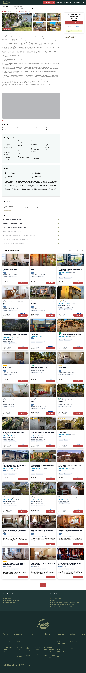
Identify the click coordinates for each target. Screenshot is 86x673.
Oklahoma (28, 655)
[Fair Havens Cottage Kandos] (15, 260)
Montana (28, 645)
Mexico (59, 647)
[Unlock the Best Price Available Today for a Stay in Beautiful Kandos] (43, 554)
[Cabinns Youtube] (76, 641)
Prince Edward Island (49, 655)
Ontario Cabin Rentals (49, 647)
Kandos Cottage (62, 367)
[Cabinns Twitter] (80, 641)
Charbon (12, 337)
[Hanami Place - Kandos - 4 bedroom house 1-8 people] (43, 390)
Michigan (19, 656)
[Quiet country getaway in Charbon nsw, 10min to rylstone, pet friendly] (15, 325)
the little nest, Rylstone (64, 302)
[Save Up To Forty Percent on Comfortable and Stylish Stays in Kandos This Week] (15, 521)
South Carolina (28, 658)
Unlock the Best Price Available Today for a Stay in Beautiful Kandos (43, 564)
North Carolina (30, 650)
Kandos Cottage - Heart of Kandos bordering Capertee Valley (69, 466)
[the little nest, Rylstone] (70, 292)
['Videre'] (43, 260)
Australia (11, 6)
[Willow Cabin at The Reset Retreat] (43, 358)
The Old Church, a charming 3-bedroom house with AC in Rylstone (42, 466)
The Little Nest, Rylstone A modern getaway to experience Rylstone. (70, 270)
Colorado (19, 647)
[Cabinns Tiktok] (74, 641)
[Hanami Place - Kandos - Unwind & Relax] (43, 488)
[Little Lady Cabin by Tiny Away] (15, 488)
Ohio (27, 653)
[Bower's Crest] (43, 325)
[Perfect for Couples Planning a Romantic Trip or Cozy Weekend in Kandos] (70, 521)
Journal (5, 654)
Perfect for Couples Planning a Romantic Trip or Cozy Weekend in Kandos (70, 531)
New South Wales (18, 6)
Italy (58, 656)
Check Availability (74, 23)
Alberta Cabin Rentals (49, 649)
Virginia (37, 649)
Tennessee (37, 647)
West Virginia (38, 651)
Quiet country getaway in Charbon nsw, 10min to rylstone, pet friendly (15, 335)
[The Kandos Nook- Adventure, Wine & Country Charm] (15, 292)
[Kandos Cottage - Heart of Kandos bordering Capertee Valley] (70, 456)
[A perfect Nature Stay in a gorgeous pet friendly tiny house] (43, 292)
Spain (58, 658)
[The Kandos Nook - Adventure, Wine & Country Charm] (15, 390)
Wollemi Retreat (62, 432)
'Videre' (33, 269)
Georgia (19, 651)
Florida (19, 649)
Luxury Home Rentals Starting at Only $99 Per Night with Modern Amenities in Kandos (14, 564)
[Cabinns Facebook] (70, 641)
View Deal (23, 282)
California (19, 645)
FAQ (5, 651)
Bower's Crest (34, 334)
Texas (36, 645)
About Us (6, 649)
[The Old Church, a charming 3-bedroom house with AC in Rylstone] (43, 456)
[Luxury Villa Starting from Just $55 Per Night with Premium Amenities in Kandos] (43, 521)
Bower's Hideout (7, 367)
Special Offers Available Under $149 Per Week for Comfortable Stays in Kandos (69, 564)
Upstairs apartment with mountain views (68, 498)
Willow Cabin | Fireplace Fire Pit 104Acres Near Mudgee (70, 400)
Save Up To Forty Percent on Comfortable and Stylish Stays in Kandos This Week (14, 531)
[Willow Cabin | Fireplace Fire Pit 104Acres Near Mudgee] (70, 390)
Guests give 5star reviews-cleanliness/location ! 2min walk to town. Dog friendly (15, 466)
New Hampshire (29, 648)
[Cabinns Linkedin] (78, 641)
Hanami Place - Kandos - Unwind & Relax (41, 498)
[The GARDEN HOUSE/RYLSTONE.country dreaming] (15, 423)
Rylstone (39, 270)
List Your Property (8, 647)
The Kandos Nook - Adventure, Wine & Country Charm (15, 400)
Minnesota (19, 654)
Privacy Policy (73, 653)
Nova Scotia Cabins (49, 657)
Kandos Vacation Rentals (10, 598)
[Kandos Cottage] (70, 358)
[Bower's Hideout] (15, 358)
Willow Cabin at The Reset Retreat (39, 367)
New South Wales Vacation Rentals (12, 600)
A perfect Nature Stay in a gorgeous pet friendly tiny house (43, 302)
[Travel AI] (11, 665)
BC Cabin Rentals (48, 645)
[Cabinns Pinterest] (72, 641)
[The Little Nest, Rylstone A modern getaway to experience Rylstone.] (70, 260)
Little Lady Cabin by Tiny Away (11, 498)
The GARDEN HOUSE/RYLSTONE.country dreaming (13, 433)
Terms (77, 653)
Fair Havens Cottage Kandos (10, 269)
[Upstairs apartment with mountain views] (70, 488)
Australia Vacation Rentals (10, 602)
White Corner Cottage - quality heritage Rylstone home (43, 433)
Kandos (24, 6)
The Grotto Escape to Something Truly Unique (69, 334)
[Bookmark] (6, 14)
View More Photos (6, 29)
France (59, 653)
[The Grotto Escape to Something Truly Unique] (70, 325)
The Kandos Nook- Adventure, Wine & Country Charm (14, 302)
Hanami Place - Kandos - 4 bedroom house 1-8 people (42, 400)
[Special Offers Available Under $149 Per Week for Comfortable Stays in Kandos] (70, 554)
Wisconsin (37, 654)
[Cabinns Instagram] (70, 644)
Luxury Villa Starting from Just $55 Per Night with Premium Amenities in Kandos (42, 531)
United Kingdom (61, 651)
